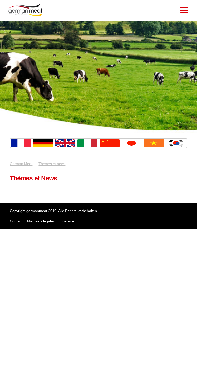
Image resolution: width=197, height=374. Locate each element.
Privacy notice (6, 367)
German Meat (21, 164)
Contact (16, 221)
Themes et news (51, 164)
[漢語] (109, 143)
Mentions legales (41, 221)
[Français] (21, 143)
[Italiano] (87, 143)
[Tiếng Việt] (154, 143)
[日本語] (132, 143)
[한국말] (176, 143)
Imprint (5, 357)
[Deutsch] (43, 143)
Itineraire (67, 221)
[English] (65, 143)
